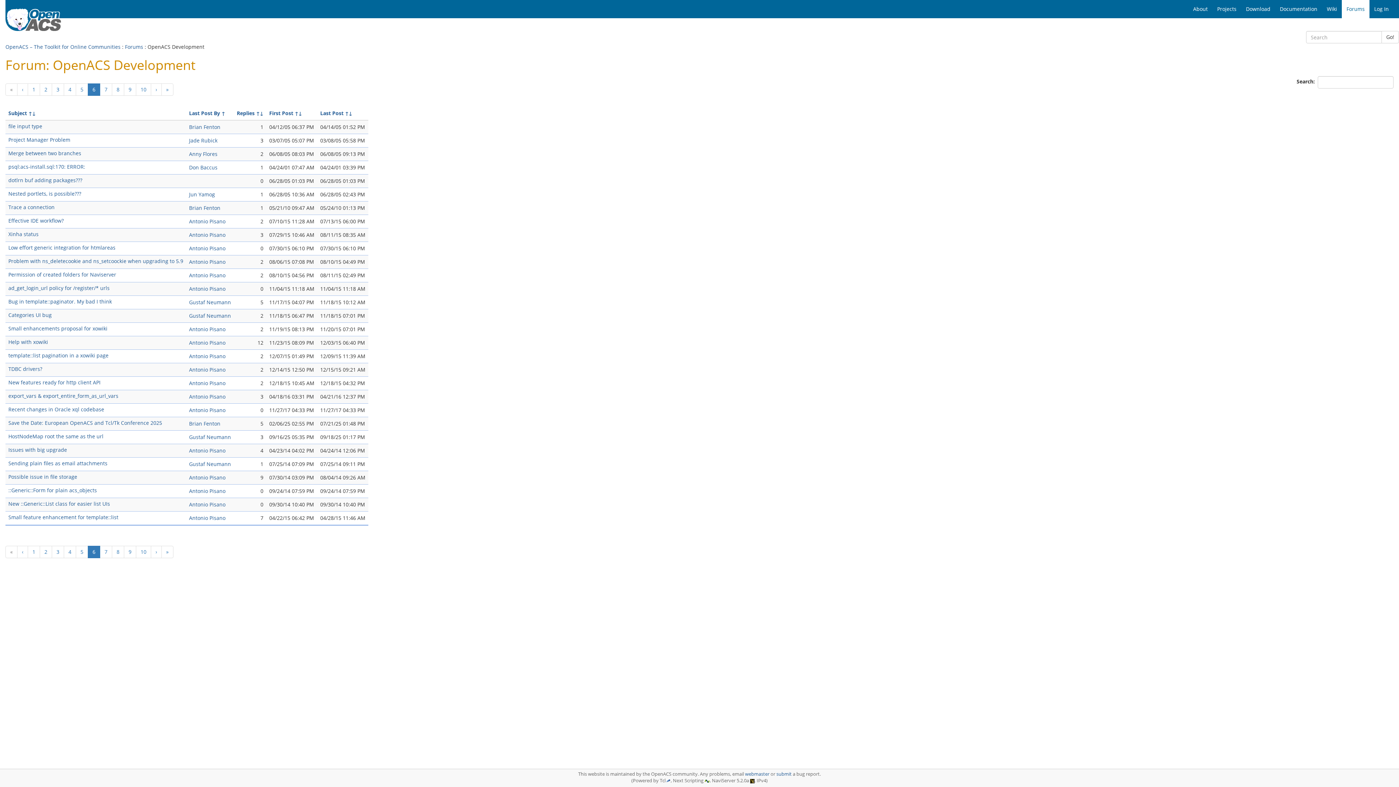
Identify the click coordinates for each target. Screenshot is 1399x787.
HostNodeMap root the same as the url (55, 436)
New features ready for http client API (54, 382)
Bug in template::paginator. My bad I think (60, 301)
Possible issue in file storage (42, 476)
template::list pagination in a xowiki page (58, 355)
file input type (25, 126)
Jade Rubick (203, 140)
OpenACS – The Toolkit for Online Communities (63, 46)
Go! (1390, 37)
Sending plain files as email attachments (57, 463)
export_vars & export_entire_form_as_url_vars (63, 395)
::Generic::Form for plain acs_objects (52, 490)
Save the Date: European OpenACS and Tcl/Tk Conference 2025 (85, 422)
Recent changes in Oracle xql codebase (56, 409)
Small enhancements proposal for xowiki (57, 328)
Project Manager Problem (39, 139)
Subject (17, 113)
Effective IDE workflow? (36, 220)
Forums (134, 46)
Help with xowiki (28, 341)
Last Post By (204, 113)
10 (143, 89)
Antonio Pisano (207, 221)
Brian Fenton (204, 127)
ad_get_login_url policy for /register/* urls (59, 288)
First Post (281, 113)
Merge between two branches (44, 153)
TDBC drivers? (25, 368)
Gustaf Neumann (210, 302)
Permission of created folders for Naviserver (62, 274)
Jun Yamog (202, 194)
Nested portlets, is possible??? (44, 193)
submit (784, 774)
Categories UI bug (30, 315)
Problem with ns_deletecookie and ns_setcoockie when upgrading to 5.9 (95, 261)
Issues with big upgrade (37, 449)
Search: (1306, 81)
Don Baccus (203, 167)
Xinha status (23, 234)
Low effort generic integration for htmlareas (61, 247)
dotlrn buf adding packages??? (45, 180)
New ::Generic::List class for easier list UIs (59, 503)
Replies (246, 113)
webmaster (757, 774)
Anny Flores (203, 153)
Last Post (332, 113)
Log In (1381, 8)
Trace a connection (31, 207)
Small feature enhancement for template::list (63, 517)
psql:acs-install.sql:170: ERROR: (46, 166)
